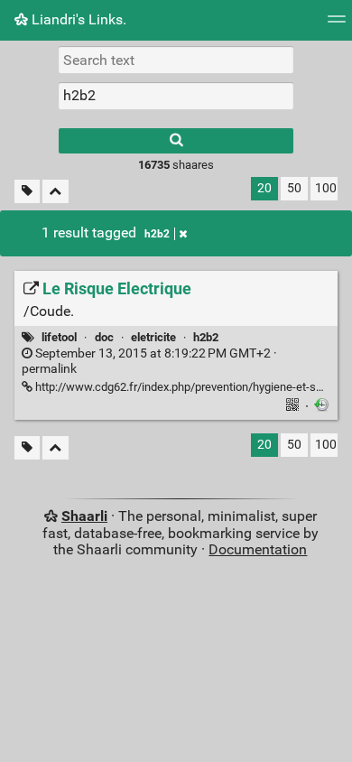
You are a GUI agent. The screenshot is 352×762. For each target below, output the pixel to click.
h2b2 (157, 234)
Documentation (257, 549)
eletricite (153, 337)
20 (264, 188)
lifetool (59, 337)
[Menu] (336, 25)
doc (104, 337)
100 (326, 188)
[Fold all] (55, 192)
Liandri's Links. (77, 19)
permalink (149, 361)
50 (294, 188)
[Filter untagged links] (27, 192)
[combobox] (176, 95)
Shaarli (84, 516)
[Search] (176, 140)
